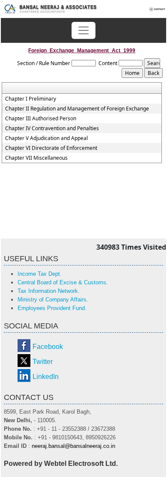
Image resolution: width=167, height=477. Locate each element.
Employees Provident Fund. (52, 308)
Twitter (43, 361)
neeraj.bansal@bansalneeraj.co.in (73, 446)
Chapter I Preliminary (30, 98)
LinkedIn (46, 376)
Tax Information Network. (49, 291)
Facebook (48, 346)
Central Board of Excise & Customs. (63, 282)
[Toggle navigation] (83, 30)
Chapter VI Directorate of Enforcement (51, 148)
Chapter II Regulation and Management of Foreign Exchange (77, 108)
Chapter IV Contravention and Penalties (52, 128)
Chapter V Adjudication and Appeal (46, 138)
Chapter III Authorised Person (40, 118)
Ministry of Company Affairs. (53, 299)
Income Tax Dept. (40, 274)
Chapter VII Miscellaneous (36, 158)
